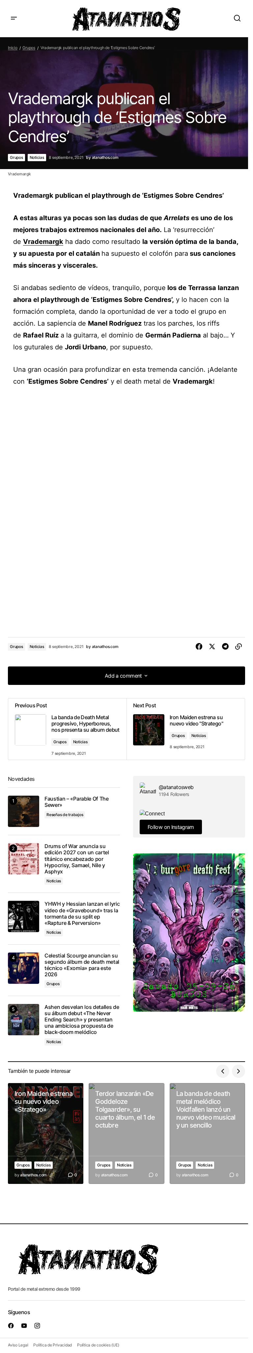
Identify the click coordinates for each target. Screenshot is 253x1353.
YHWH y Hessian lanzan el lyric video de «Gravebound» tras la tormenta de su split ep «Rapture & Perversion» (82, 913)
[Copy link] (238, 646)
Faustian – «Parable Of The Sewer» (76, 802)
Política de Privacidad (52, 1344)
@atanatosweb (176, 787)
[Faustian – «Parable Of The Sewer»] (23, 811)
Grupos (28, 47)
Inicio (12, 47)
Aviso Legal (18, 1344)
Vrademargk (43, 242)
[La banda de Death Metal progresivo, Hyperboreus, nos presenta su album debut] (67, 729)
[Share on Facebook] (199, 646)
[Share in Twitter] (212, 646)
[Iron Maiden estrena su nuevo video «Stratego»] (45, 1133)
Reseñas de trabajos (64, 814)
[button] (14, 18)
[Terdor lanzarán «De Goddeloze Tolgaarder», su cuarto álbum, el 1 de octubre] (126, 1133)
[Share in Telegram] (225, 646)
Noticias (37, 157)
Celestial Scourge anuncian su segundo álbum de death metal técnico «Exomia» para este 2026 (81, 965)
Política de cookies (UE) (98, 1344)
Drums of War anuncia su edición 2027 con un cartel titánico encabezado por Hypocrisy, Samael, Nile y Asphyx (76, 859)
